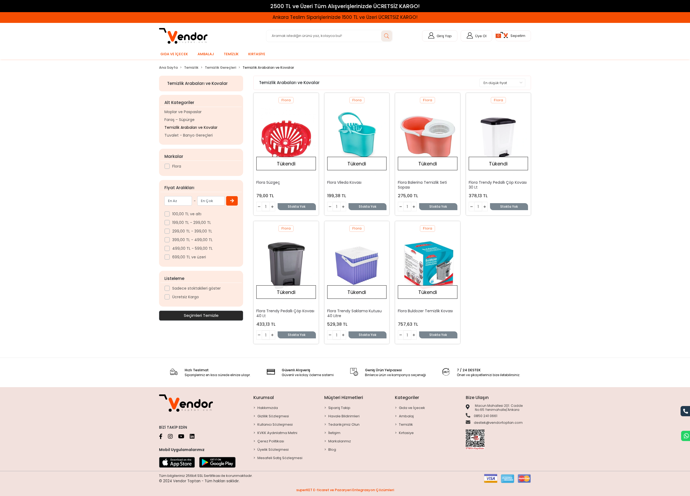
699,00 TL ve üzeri (189, 257)
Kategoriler (407, 397)
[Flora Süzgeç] (286, 137)
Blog (332, 449)
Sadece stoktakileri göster (196, 288)
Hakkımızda (267, 407)
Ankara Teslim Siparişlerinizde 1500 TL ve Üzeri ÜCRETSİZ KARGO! (88, 17)
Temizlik (406, 424)
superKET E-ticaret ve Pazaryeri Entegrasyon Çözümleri (345, 489)
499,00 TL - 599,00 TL (192, 248)
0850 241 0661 (485, 415)
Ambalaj (406, 416)
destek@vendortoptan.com (498, 422)
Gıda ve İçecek (412, 407)
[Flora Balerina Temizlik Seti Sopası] (427, 137)
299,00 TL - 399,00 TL (192, 231)
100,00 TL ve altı (186, 214)
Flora (176, 166)
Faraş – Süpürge (179, 119)
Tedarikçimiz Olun (344, 424)
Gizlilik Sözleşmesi (273, 416)
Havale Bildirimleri (344, 416)
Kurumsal (263, 397)
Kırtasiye (406, 432)
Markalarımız (339, 441)
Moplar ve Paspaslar (183, 112)
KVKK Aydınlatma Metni (277, 432)
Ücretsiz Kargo (185, 297)
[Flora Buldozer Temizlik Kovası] (427, 265)
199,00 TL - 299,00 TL (191, 222)
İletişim (334, 432)
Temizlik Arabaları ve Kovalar (191, 127)
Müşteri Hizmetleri (343, 397)
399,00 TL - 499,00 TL (192, 239)
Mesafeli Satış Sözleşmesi (279, 457)
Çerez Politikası (270, 441)
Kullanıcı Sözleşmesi (275, 424)
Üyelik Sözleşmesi (273, 449)
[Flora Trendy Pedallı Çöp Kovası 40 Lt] (286, 265)
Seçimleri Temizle (201, 315)
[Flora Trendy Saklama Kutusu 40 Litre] (357, 265)
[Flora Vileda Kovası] (357, 137)
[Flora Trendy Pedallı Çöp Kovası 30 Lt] (498, 137)
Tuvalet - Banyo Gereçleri (188, 135)
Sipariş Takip (339, 407)
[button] (513, 36)
